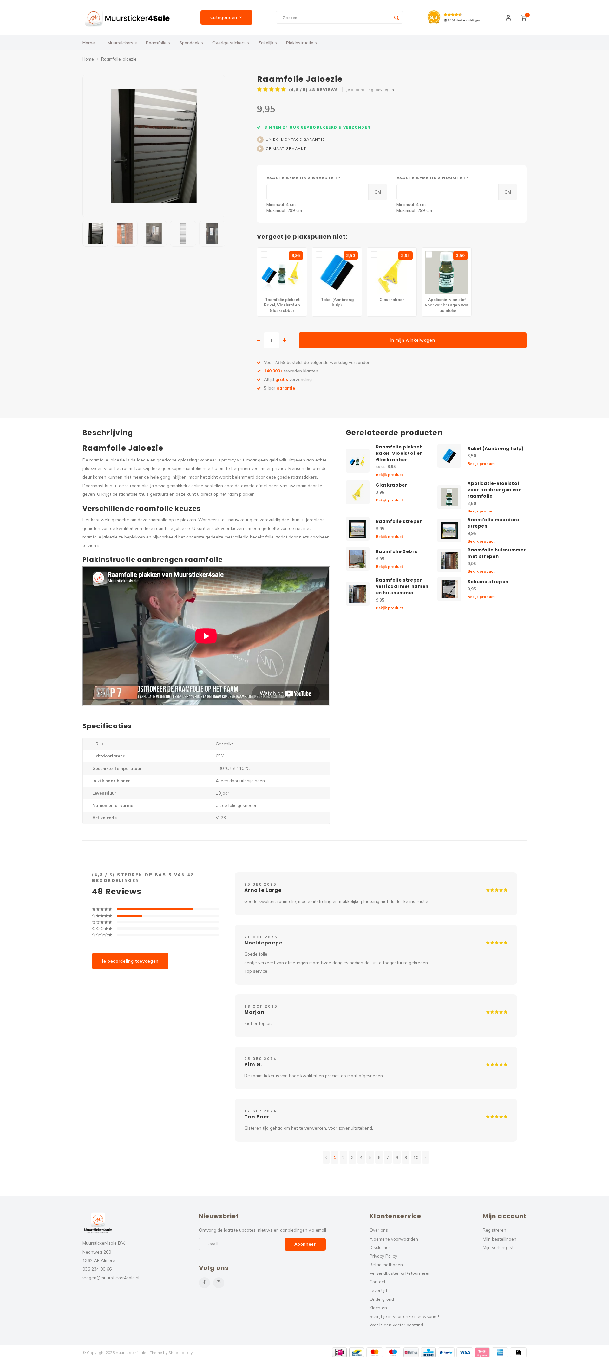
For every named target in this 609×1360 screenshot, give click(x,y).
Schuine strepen (488, 582)
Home (88, 43)
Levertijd (378, 1290)
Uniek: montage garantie (295, 139)
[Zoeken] (396, 17)
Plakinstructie (299, 43)
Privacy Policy (383, 1256)
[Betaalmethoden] (339, 1352)
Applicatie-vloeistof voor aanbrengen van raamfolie (495, 489)
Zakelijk (265, 43)
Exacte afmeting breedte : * (303, 177)
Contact (377, 1281)
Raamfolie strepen (399, 522)
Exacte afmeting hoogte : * (432, 177)
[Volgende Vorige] (425, 1157)
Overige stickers (229, 43)
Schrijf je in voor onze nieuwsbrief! (404, 1316)
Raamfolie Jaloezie (118, 58)
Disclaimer (380, 1247)
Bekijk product (389, 474)
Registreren (494, 1230)
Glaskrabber (391, 485)
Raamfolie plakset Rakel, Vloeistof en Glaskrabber (399, 453)
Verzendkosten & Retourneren (400, 1273)
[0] (524, 17)
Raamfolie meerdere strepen (493, 523)
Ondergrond (382, 1299)
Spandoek (189, 43)
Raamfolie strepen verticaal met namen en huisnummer (402, 586)
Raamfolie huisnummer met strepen (497, 553)
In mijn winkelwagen (412, 340)
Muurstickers (120, 43)
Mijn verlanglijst (498, 1247)
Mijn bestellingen (499, 1238)
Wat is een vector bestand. (397, 1324)
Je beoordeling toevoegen (370, 89)
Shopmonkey (180, 1352)
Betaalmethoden (386, 1264)
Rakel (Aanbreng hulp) (496, 449)
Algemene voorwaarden (394, 1238)
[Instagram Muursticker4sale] (218, 1282)
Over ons (379, 1230)
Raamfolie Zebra (397, 552)
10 (415, 1157)
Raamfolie (156, 43)
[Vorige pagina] (326, 1157)
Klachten (378, 1307)
